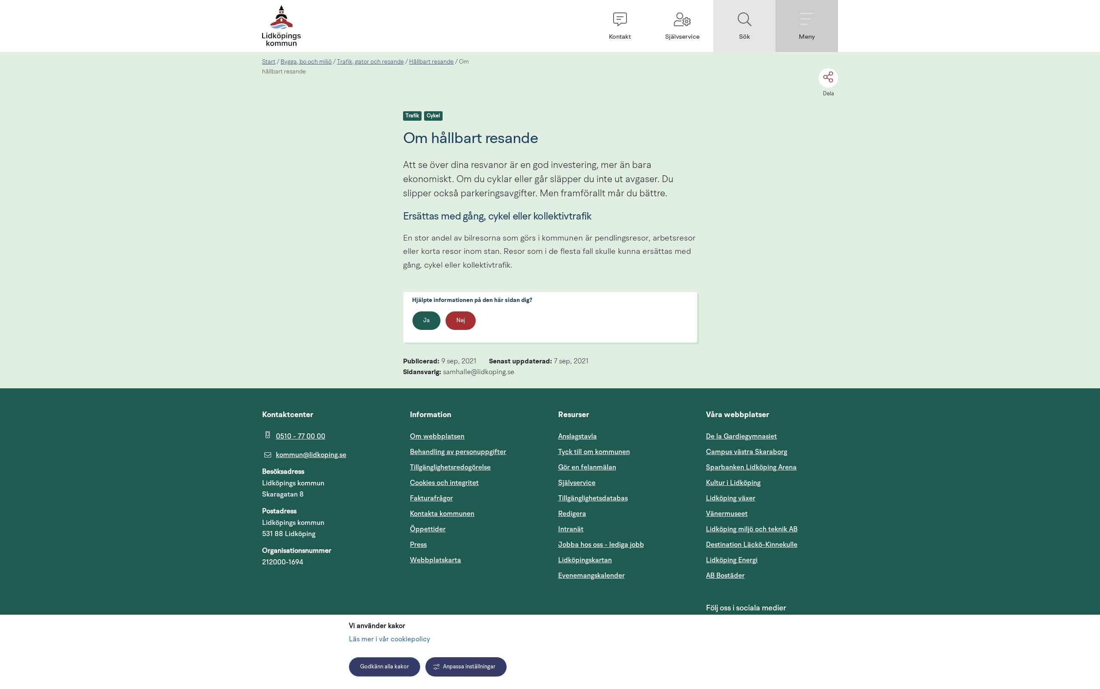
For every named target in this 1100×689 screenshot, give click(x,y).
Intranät (612, 529)
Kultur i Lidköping (733, 483)
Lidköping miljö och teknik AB (752, 529)
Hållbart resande (431, 62)
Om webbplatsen (437, 436)
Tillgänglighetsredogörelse (450, 467)
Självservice (618, 483)
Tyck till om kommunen (624, 452)
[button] (620, 26)
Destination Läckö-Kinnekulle (772, 544)
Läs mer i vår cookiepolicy (389, 639)
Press (418, 544)
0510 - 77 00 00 (300, 436)
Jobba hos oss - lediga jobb (601, 544)
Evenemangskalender (624, 575)
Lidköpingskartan (624, 560)
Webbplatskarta (435, 560)
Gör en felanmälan (587, 467)
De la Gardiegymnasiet (741, 436)
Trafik (412, 116)
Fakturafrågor (431, 498)
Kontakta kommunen (442, 513)
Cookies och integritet (444, 483)
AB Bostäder (766, 575)
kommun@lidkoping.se (311, 455)
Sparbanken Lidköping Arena (751, 467)
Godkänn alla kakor (384, 667)
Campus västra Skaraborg (746, 452)
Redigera (572, 513)
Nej (460, 320)
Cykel (433, 116)
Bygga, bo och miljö (306, 62)
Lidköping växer (730, 498)
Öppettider (428, 529)
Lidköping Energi (772, 560)
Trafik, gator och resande (370, 62)
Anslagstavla (577, 436)
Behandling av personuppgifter (458, 452)
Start (268, 62)
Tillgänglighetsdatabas (624, 498)
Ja (426, 320)
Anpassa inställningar (469, 667)
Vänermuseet (727, 513)
